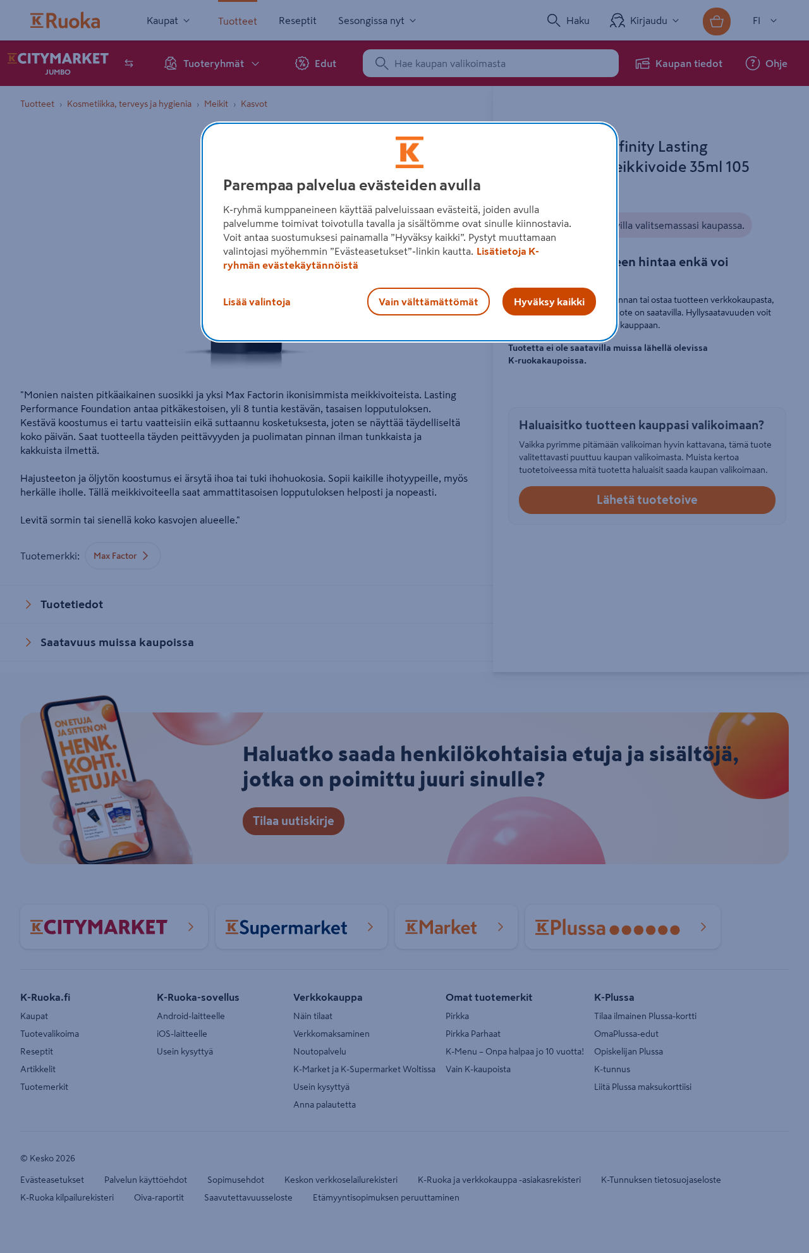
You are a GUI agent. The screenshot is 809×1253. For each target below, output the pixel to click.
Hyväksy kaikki (549, 301)
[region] (409, 232)
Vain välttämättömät (428, 301)
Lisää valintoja (257, 301)
